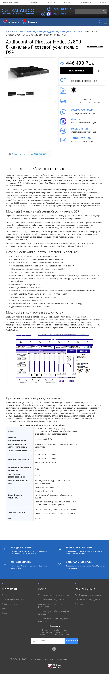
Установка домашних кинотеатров (54, 595)
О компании (31, 2)
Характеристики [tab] (41, 153)
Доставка (68, 2)
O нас (4, 595)
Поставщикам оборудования (88, 599)
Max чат (76, 119)
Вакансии (79, 604)
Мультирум (24, 31)
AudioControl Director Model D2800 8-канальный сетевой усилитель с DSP (51, 33)
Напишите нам (81, 138)
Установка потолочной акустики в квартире (54, 619)
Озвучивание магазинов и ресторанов (50, 605)
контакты (50, 2)
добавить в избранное (84, 80)
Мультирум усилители (69, 31)
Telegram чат (79, 128)
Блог (4, 608)
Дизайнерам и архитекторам (88, 595)
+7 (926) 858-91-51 (62, 13)
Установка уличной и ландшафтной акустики (54, 612)
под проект (76, 70)
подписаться (72, 640)
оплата (102, 2)
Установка (86, 2)
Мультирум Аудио (44, 31)
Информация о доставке (13, 599)
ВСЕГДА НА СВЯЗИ (21, 547)
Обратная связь (10, 2)
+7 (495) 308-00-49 (61, 9)
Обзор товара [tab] (18, 154)
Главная (11, 31)
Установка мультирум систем (51, 599)
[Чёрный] (74, 90)
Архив (4, 613)
